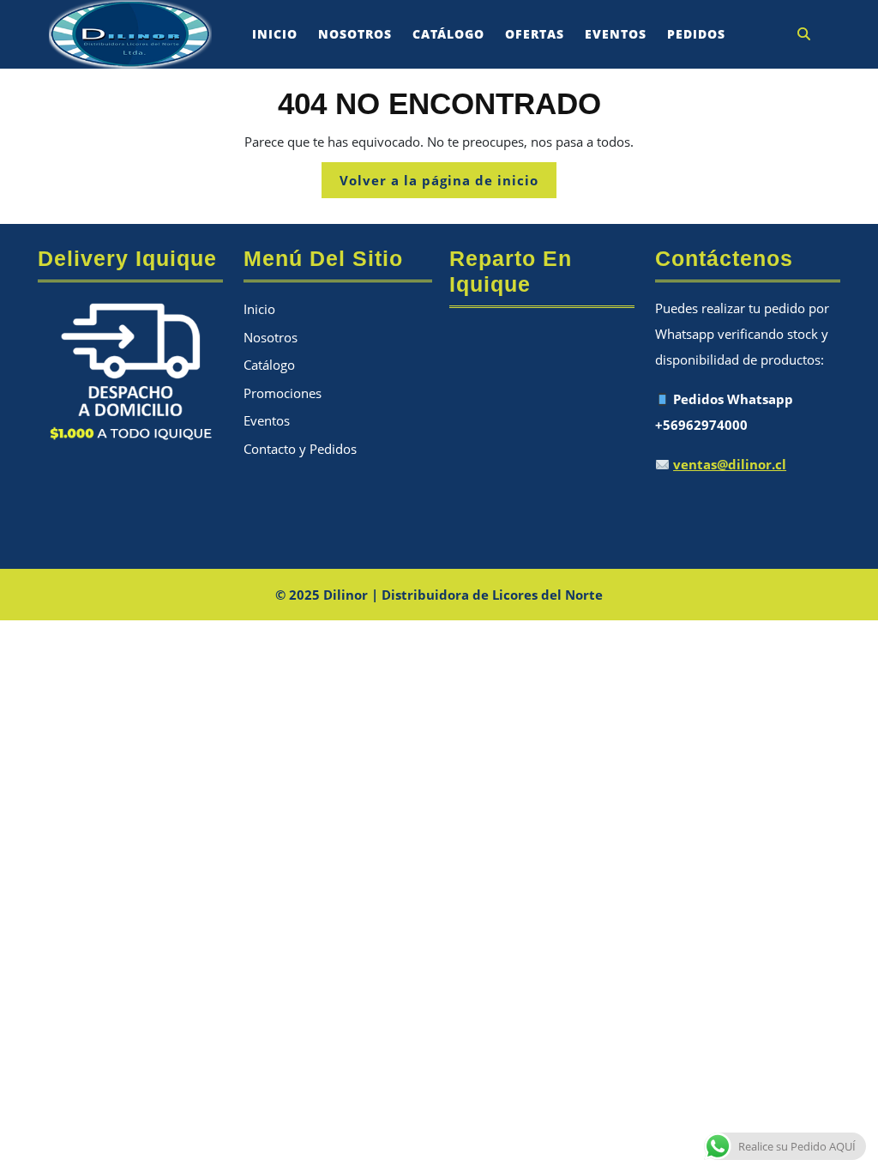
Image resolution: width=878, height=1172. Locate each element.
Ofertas (534, 34)
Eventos (615, 34)
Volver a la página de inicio (448, 184)
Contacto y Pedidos (300, 448)
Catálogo (448, 34)
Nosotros (355, 34)
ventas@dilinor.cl (729, 464)
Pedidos (696, 34)
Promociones (283, 393)
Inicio (275, 34)
